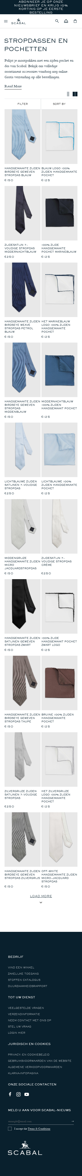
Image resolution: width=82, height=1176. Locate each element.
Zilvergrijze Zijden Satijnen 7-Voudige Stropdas (21, 795)
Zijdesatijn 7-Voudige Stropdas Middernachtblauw (20, 248)
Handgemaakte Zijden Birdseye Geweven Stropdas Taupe (22, 718)
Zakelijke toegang (23, 974)
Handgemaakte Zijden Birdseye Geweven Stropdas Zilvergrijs (22, 875)
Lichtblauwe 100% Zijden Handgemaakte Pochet (59, 485)
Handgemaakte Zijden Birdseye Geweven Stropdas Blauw (22, 172)
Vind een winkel (21, 967)
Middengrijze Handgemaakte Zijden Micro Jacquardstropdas (22, 563)
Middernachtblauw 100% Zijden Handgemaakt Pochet (59, 405)
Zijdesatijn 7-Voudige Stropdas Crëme (56, 562)
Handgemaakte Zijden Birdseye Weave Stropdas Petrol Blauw (22, 326)
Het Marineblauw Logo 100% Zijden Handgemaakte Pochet (55, 326)
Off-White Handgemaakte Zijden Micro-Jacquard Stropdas (59, 876)
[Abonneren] (69, 1121)
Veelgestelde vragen (26, 1008)
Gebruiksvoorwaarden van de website (40, 1061)
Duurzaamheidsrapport (27, 986)
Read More (13, 86)
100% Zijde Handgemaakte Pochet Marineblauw (58, 248)
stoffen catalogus (24, 980)
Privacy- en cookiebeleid (28, 1054)
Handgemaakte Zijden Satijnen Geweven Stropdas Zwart (22, 642)
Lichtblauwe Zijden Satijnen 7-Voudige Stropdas (21, 485)
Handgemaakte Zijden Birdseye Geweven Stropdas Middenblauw (22, 406)
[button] (57, 21)
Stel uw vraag (19, 1026)
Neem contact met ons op (29, 1020)
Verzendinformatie (24, 1014)
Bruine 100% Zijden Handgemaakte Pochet (57, 718)
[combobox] (59, 104)
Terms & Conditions (39, 1128)
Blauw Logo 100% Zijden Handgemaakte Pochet (59, 172)
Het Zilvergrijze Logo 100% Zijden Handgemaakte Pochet (55, 796)
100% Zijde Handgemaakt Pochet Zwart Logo (59, 642)
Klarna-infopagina (23, 1073)
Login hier (16, 1033)
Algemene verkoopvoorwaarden (35, 1067)
